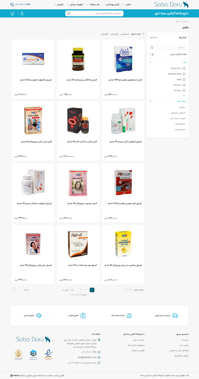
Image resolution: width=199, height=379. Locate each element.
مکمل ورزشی (179, 129)
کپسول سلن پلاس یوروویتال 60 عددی (36, 265)
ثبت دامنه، (41, 375)
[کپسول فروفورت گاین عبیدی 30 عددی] (123, 121)
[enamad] (48, 355)
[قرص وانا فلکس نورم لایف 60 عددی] (78, 59)
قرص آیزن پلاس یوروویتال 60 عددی (36, 141)
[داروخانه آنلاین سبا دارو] (172, 4)
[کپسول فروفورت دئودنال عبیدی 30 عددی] (33, 182)
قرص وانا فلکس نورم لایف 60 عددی (82, 79)
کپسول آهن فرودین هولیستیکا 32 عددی (125, 203)
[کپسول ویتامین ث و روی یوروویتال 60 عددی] (123, 244)
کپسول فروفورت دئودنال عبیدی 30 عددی (34, 203)
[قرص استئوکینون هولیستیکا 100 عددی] (123, 59)
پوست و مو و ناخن (177, 118)
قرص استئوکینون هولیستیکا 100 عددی (125, 79)
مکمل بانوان (179, 124)
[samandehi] (18, 355)
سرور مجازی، (31, 375)
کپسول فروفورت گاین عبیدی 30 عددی (126, 141)
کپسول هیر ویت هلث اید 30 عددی (82, 265)
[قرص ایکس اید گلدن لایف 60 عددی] (78, 121)
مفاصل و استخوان (177, 113)
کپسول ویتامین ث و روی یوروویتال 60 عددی (123, 265)
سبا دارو (186, 21)
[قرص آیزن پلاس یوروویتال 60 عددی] (33, 121)
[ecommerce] (33, 355)
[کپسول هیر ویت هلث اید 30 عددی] (78, 244)
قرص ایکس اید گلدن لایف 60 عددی (82, 141)
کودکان (181, 107)
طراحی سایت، (58, 375)
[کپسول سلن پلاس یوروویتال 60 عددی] (33, 244)
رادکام (22, 375)
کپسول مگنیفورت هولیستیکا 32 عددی (36, 79)
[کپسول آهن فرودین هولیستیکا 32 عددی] (123, 182)
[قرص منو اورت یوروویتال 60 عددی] (78, 182)
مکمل (178, 21)
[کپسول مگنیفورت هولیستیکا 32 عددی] (33, 59)
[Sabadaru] (172, 13)
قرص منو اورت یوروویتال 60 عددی (82, 203)
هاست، (49, 375)
